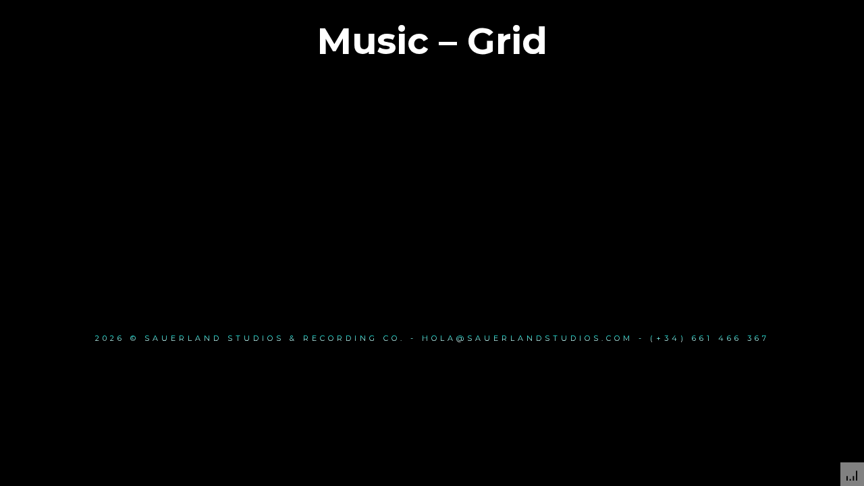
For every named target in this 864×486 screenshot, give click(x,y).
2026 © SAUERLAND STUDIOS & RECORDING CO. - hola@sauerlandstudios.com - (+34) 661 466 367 (432, 338)
